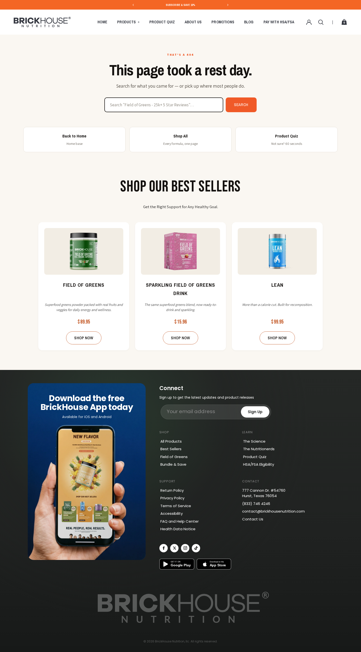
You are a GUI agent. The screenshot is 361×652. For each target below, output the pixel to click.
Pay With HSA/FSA (279, 22)
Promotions (222, 22)
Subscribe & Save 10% (180, 5)
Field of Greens (174, 456)
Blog (249, 22)
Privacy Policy (172, 498)
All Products (171, 441)
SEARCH (241, 104)
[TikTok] (196, 548)
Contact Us (252, 519)
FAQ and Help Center (179, 521)
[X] (174, 548)
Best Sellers (170, 448)
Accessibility (171, 513)
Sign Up (255, 411)
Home (102, 22)
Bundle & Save (173, 464)
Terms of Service (175, 505)
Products (126, 22)
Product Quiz (162, 22)
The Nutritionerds (259, 448)
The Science (254, 441)
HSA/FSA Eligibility (258, 464)
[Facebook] (163, 548)
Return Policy (172, 490)
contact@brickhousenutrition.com (273, 511)
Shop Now (83, 337)
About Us (193, 22)
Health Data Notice (177, 528)
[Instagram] (185, 548)
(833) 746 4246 (256, 503)
